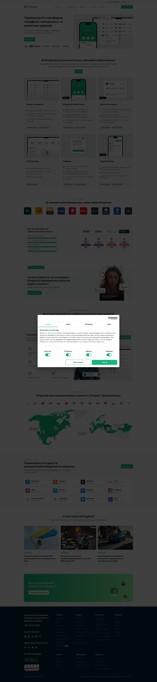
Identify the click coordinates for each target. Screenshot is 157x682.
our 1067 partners (51, 333)
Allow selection (78, 362)
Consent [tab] (48, 324)
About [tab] (109, 324)
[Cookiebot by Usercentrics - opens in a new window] (109, 318)
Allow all (104, 362)
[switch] (68, 354)
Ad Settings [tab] (88, 324)
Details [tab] (68, 324)
